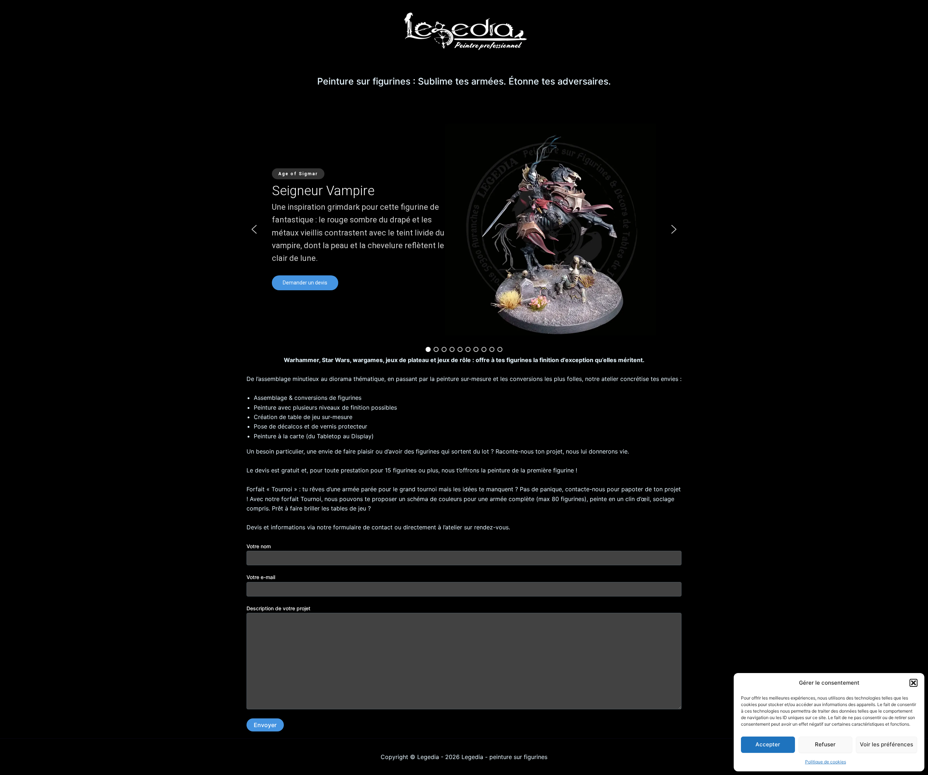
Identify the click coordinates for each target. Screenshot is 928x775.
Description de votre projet (278, 608)
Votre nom (258, 546)
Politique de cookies (825, 761)
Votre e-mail (260, 577)
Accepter (767, 744)
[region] (464, 229)
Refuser (825, 744)
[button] (913, 682)
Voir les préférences (886, 744)
